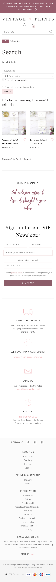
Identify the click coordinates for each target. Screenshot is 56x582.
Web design (22, 568)
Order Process (28, 495)
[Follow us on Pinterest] (35, 442)
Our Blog (28, 464)
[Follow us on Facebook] (28, 442)
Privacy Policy (28, 522)
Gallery (28, 499)
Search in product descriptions (19, 87)
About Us (28, 514)
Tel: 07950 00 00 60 (28, 417)
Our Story (28, 460)
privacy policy (17, 273)
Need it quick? (28, 503)
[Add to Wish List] (24, 139)
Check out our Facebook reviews (28, 357)
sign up (25, 554)
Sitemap (28, 468)
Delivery (28, 480)
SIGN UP (28, 282)
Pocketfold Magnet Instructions (28, 507)
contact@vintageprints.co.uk (28, 389)
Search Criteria (9, 62)
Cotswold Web (36, 568)
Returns (28, 483)
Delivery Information (28, 518)
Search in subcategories (16, 80)
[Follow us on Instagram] (42, 442)
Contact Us (28, 456)
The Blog (28, 510)
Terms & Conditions (28, 526)
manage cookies (25, 9)
